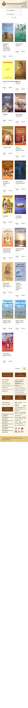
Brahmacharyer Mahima (20, 249)
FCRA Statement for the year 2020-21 (7, 415)
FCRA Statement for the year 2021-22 (7, 418)
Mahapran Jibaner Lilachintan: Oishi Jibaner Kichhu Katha (6, 47)
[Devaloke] (7, 204)
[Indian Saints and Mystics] (20, 102)
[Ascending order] (20, 10)
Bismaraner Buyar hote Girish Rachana (7, 284)
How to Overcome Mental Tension (20, 148)
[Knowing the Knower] (20, 32)
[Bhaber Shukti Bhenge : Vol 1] (20, 309)
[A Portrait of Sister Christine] (7, 342)
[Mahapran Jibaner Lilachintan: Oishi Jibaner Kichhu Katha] (7, 32)
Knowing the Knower (19, 44)
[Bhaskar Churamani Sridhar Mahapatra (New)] (20, 271)
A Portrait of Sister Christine (7, 354)
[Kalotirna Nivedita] (20, 69)
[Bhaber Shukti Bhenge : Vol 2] (7, 309)
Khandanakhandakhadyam (10, 81)
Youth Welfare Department (20, 394)
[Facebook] (19, 428)
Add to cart (5, 57)
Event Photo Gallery (6, 404)
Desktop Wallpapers (6, 402)
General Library (18, 385)
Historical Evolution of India (6, 183)
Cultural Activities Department (18, 382)
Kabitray (5, 114)
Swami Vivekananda (6, 383)
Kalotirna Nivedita (18, 82)
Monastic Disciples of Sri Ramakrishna (7, 386)
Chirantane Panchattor (19, 216)
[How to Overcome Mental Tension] (20, 135)
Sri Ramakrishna (5, 379)
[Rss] (19, 431)
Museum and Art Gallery (20, 387)
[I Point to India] (7, 135)
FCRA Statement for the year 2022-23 (7, 421)
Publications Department (20, 389)
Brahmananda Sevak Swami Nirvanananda (7, 250)
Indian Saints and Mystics (19, 115)
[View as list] (15, 17)
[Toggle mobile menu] (25, 6)
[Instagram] (16, 428)
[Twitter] (16, 431)
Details (11, 56)
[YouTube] (22, 428)
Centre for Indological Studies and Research (19, 380)
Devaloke (5, 216)
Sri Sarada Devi (5, 381)
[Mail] (22, 431)
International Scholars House (19, 384)
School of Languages (19, 392)
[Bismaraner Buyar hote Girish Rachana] (7, 271)
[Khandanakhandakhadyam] (7, 69)
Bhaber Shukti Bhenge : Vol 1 (20, 321)
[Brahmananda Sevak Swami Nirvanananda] (7, 237)
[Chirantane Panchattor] (20, 204)
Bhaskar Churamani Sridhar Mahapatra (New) (19, 286)
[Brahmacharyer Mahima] (20, 237)
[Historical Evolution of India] (7, 170)
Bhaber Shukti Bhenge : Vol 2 (7, 321)
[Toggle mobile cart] (22, 6)
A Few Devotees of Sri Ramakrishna (7, 390)
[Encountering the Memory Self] (20, 170)
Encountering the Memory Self (20, 182)
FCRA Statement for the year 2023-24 (7, 424)
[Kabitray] (7, 102)
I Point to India (7, 147)
